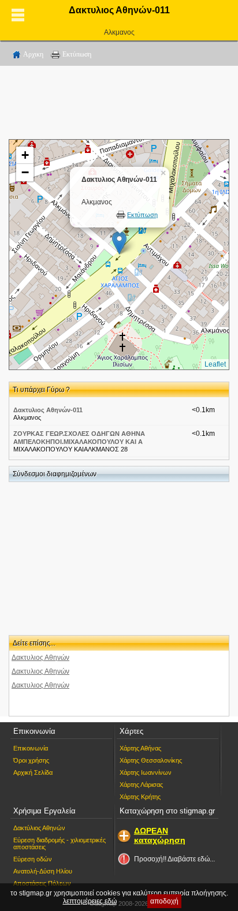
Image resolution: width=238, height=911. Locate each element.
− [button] (25, 172)
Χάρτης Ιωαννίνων (146, 772)
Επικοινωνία (30, 748)
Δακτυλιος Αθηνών (40, 658)
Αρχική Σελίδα (33, 772)
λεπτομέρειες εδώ (90, 901)
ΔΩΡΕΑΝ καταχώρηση (159, 835)
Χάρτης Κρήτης (140, 796)
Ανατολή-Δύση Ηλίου (42, 871)
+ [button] (25, 155)
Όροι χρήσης (31, 760)
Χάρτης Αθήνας (140, 748)
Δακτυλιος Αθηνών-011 (48, 409)
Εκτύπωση (76, 54)
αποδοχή (164, 901)
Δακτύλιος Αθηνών (39, 827)
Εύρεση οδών (32, 859)
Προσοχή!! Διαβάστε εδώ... (174, 859)
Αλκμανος (119, 32)
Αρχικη (33, 54)
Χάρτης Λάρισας (141, 784)
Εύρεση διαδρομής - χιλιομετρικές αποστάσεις (59, 843)
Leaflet (215, 364)
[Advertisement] (119, 104)
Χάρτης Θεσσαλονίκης (151, 760)
